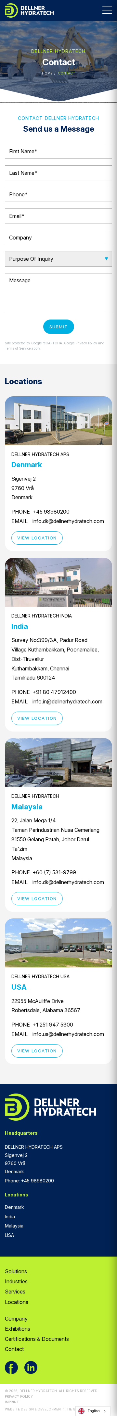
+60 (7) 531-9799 (54, 872)
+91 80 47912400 (54, 692)
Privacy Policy (86, 343)
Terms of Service (18, 348)
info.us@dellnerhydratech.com (68, 1034)
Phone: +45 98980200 (29, 1180)
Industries (16, 1281)
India (10, 1216)
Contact (14, 1349)
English (94, 1411)
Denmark (14, 1207)
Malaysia (14, 1225)
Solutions (16, 1271)
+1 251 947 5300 (52, 1024)
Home (47, 73)
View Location (37, 537)
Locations (16, 1302)
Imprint (12, 1402)
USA (9, 1235)
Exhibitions (17, 1328)
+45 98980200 (51, 511)
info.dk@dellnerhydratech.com (68, 521)
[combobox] (92, 1411)
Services (15, 1291)
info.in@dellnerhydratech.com (67, 701)
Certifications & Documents (37, 1339)
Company (16, 1318)
